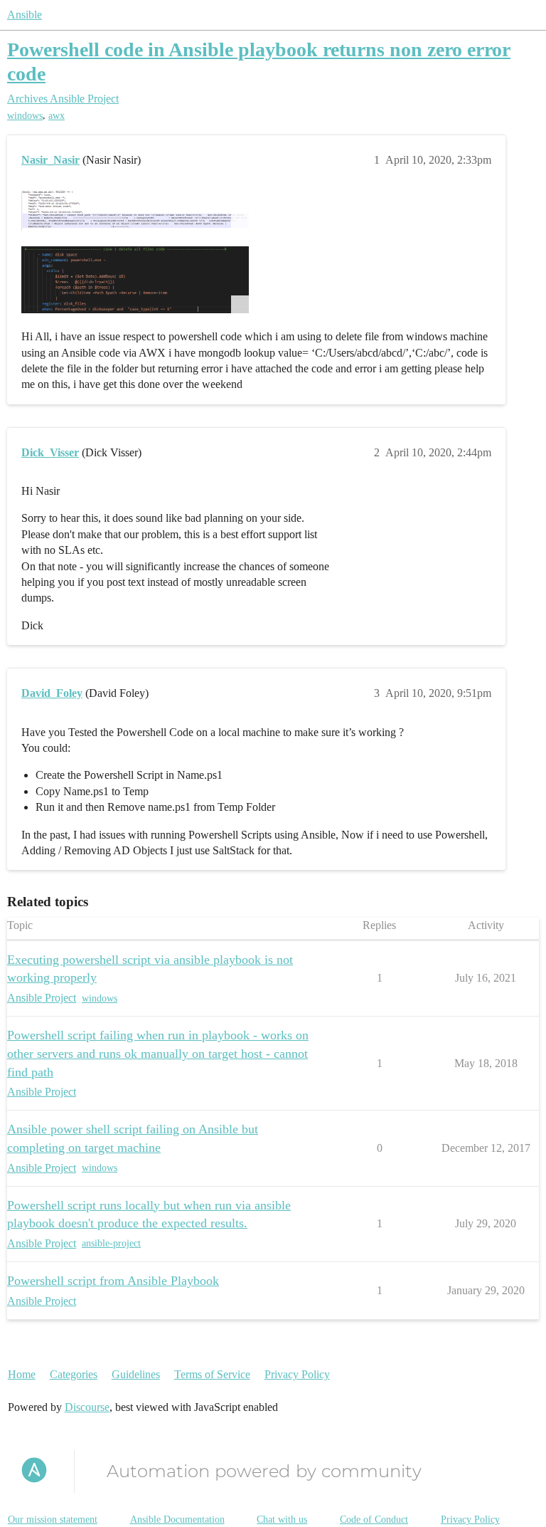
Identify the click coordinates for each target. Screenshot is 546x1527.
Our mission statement (52, 1519)
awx (56, 115)
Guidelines (136, 1374)
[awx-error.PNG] (135, 211)
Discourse (87, 1407)
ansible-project (111, 1243)
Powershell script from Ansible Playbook (113, 1281)
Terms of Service (212, 1374)
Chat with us (282, 1519)
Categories (73, 1374)
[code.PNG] (135, 279)
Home (22, 1374)
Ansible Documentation (177, 1519)
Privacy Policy (297, 1374)
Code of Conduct (374, 1519)
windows (25, 115)
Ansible (24, 15)
